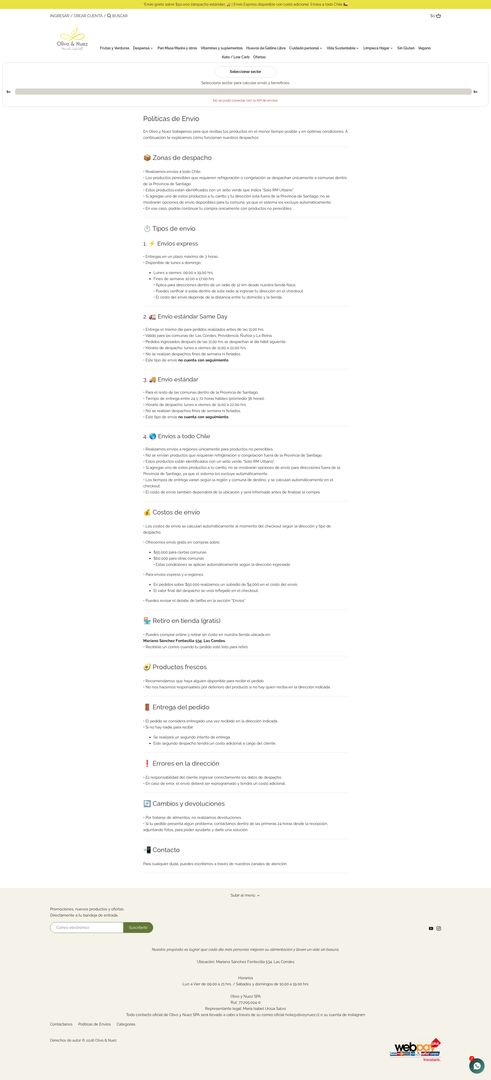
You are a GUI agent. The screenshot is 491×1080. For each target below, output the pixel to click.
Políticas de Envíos (94, 1024)
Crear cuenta (88, 16)
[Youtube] (431, 928)
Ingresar (59, 16)
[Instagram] (439, 928)
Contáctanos (61, 1024)
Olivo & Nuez (106, 1040)
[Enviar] (109, 16)
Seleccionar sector (245, 72)
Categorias (126, 1024)
